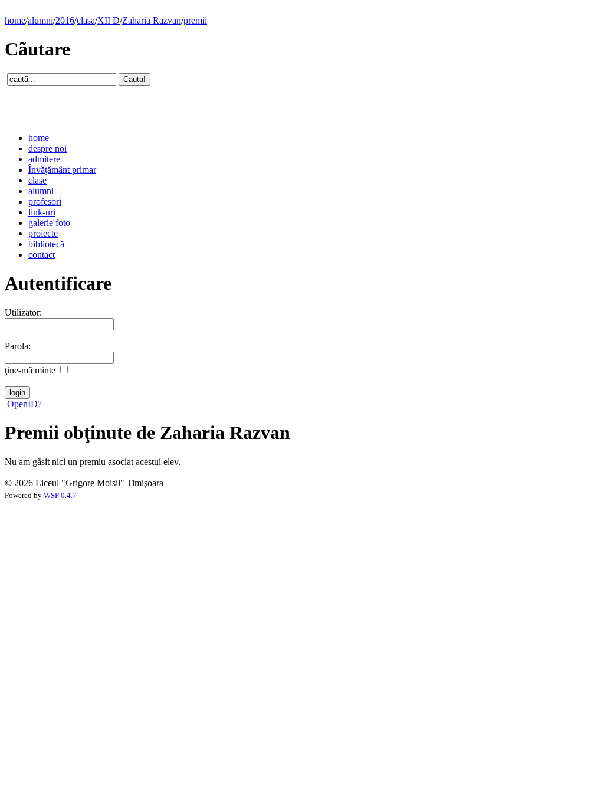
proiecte (43, 233)
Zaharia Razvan (151, 20)
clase (37, 180)
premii (195, 20)
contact (41, 255)
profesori (44, 201)
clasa (86, 20)
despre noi (47, 148)
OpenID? (23, 404)
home (15, 20)
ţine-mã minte (30, 370)
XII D (108, 20)
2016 (64, 20)
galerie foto (49, 223)
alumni (40, 20)
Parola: (18, 346)
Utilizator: (23, 312)
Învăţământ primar (62, 170)
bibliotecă (46, 244)
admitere (44, 159)
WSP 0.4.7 (60, 496)
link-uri (41, 212)
